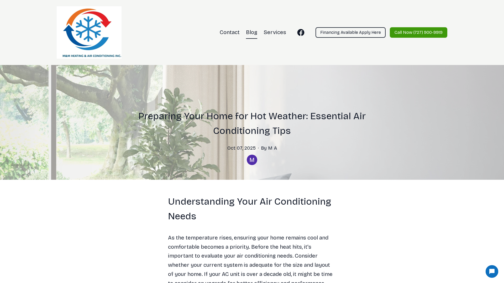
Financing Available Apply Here (350, 32)
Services (275, 32)
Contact (230, 32)
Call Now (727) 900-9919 (419, 32)
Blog (251, 32)
